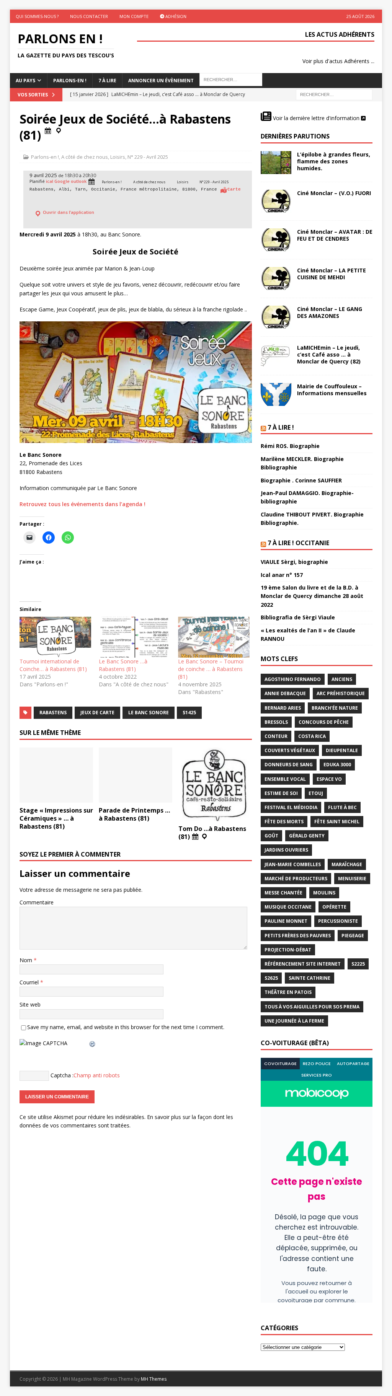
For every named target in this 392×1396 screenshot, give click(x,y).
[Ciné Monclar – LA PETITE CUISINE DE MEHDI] (276, 278)
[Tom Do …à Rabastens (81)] (215, 784)
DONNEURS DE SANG (289, 764)
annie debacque (285, 693)
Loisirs (117, 156)
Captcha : (62, 1074)
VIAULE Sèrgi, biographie (294, 561)
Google (62, 181)
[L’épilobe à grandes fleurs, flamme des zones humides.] (276, 162)
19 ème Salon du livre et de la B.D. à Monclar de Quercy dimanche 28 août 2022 (312, 596)
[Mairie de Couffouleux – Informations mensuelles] (276, 394)
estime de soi (281, 793)
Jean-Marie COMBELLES (293, 864)
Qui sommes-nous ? (37, 16)
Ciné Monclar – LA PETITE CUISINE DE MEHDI (331, 274)
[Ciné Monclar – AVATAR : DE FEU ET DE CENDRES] (276, 239)
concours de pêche (324, 722)
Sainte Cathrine (309, 978)
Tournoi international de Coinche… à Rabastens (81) (53, 665)
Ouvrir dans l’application (68, 212)
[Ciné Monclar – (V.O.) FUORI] (276, 201)
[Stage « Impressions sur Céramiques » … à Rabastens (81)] (56, 775)
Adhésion (175, 16)
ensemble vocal (285, 779)
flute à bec (342, 807)
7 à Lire (107, 80)
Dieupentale (342, 750)
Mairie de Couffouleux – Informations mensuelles (332, 390)
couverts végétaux (290, 750)
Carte (234, 189)
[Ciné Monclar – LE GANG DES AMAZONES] (276, 317)
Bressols (276, 722)
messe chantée (283, 892)
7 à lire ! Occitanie (298, 543)
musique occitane (288, 907)
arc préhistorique (341, 693)
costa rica (312, 736)
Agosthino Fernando (293, 679)
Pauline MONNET (286, 921)
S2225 (358, 964)
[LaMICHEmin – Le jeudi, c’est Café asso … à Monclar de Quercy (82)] (276, 355)
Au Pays (25, 80)
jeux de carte (97, 712)
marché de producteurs (296, 878)
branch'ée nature (335, 708)
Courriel (30, 982)
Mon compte (134, 16)
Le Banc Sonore (148, 712)
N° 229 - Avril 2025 (147, 156)
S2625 (271, 978)
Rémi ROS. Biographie (290, 446)
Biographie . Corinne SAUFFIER (301, 480)
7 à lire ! (281, 427)
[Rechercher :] (334, 94)
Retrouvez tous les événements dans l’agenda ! (82, 504)
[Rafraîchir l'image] (92, 1043)
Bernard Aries (283, 708)
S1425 (189, 712)
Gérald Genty (307, 835)
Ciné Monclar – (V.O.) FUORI (334, 193)
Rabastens (53, 712)
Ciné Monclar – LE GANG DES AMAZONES (329, 312)
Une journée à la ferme (294, 1021)
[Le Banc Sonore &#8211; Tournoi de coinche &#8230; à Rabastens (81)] (214, 637)
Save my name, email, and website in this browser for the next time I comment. (125, 1027)
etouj (316, 793)
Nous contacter (89, 16)
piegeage (352, 935)
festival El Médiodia (291, 807)
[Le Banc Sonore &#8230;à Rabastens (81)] (134, 637)
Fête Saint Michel (336, 821)
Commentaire (37, 902)
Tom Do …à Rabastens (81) (212, 832)
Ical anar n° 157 (282, 574)
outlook (79, 181)
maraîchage (347, 864)
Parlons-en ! (45, 156)
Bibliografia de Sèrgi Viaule (298, 617)
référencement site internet (303, 964)
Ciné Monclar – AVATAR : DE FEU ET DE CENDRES (334, 235)
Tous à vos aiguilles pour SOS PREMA (312, 1006)
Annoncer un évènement (161, 80)
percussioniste (338, 921)
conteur (276, 736)
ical (49, 181)
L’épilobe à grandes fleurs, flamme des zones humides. (333, 161)
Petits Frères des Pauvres (298, 935)
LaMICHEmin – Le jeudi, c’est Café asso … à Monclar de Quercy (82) (329, 354)
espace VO (329, 779)
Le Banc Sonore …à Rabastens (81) (123, 665)
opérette (334, 907)
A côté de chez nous (84, 156)
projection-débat (288, 949)
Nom (27, 960)
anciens (342, 679)
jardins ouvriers (286, 850)
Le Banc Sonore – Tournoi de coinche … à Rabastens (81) (210, 669)
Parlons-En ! (70, 80)
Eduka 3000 (337, 764)
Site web (30, 1004)
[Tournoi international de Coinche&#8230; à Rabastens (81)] (55, 637)
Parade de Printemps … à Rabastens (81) (134, 814)
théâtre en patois (288, 992)
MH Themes (154, 1379)
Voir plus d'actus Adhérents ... (338, 61)
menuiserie (352, 878)
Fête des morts (284, 821)
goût (271, 835)
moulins (324, 892)
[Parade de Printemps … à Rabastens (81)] (135, 775)
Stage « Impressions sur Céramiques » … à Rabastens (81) (56, 818)
